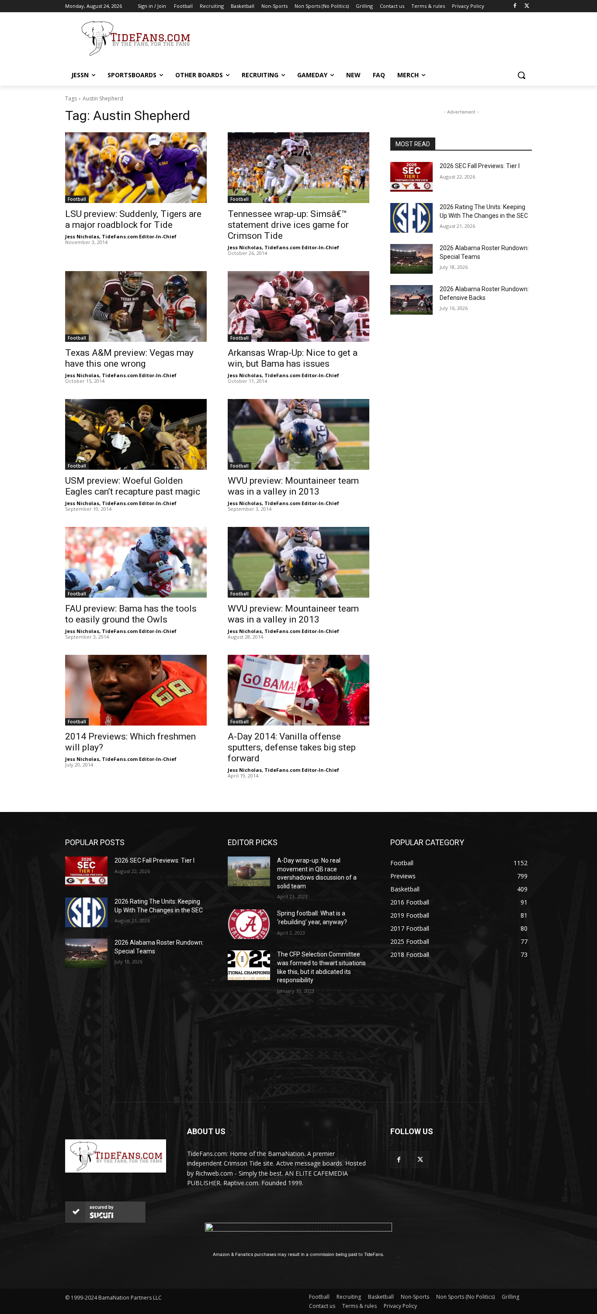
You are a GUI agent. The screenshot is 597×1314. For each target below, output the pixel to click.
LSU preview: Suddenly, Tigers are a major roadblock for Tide (133, 219)
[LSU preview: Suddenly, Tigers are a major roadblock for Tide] (136, 167)
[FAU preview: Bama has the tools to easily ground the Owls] (136, 562)
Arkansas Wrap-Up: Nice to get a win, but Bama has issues (293, 358)
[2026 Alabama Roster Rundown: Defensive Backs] (411, 300)
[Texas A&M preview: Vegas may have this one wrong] (136, 306)
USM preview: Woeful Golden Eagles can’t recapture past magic (132, 486)
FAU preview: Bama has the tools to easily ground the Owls (131, 614)
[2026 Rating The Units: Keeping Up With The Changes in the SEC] (411, 218)
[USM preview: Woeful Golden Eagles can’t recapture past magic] (136, 434)
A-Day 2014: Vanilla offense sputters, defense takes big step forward (292, 747)
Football (77, 199)
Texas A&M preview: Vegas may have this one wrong (129, 358)
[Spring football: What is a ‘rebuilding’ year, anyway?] (249, 924)
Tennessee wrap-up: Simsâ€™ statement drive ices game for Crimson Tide (288, 225)
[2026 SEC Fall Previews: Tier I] (411, 177)
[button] (521, 75)
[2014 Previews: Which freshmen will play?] (136, 690)
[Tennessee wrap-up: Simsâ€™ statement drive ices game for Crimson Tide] (298, 167)
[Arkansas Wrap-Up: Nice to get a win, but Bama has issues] (298, 306)
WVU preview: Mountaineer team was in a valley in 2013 (293, 486)
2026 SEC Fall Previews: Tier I (480, 165)
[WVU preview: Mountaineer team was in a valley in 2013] (298, 434)
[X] (527, 6)
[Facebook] (515, 6)
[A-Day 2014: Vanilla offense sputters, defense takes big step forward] (298, 690)
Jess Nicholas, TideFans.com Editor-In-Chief (121, 236)
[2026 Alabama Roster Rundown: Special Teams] (411, 259)
